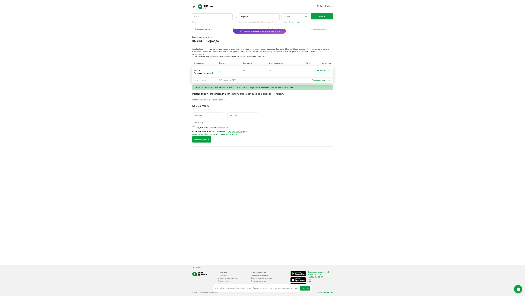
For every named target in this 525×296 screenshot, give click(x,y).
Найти (322, 16)
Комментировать (201, 139)
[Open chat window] (518, 289)
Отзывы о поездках (258, 281)
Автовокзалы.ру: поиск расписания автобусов (210, 100)
